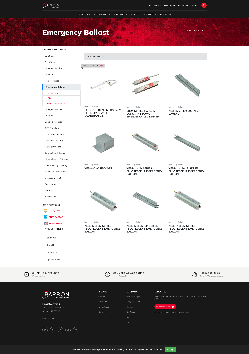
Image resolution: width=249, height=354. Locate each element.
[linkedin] (45, 329)
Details (93, 84)
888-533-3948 (48, 318)
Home (189, 30)
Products (83, 14)
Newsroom (165, 14)
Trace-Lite (52, 252)
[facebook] (52, 329)
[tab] (61, 56)
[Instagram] (68, 329)
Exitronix (51, 237)
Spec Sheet (116, 84)
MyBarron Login (133, 296)
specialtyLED (53, 259)
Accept (170, 349)
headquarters (51, 304)
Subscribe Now (163, 306)
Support (135, 14)
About (129, 317)
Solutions (119, 14)
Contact (194, 5)
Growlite (51, 245)
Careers (129, 322)
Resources (149, 14)
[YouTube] (75, 329)
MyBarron (168, 5)
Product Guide (155, 5)
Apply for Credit (133, 302)
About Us (181, 5)
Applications (101, 14)
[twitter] (60, 329)
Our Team (130, 312)
